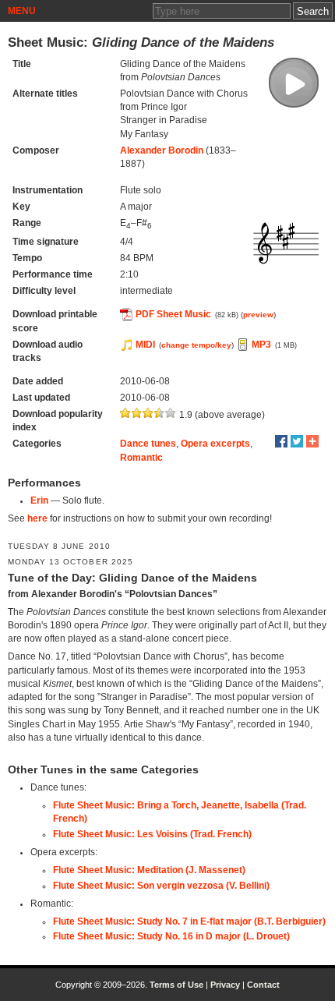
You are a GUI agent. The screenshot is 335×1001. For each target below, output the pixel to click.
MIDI (145, 344)
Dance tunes (148, 443)
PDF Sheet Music (173, 314)
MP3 (261, 344)
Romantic (141, 457)
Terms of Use (176, 984)
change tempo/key (196, 345)
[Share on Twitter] (297, 441)
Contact (263, 984)
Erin (39, 500)
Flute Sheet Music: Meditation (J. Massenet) (149, 870)
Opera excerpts (215, 443)
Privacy (225, 984)
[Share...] (312, 441)
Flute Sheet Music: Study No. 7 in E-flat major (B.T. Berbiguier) (189, 921)
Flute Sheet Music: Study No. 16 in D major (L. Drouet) (171, 936)
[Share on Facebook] (281, 441)
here (37, 518)
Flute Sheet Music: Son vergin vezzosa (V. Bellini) (161, 885)
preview (258, 314)
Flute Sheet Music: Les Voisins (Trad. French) (152, 834)
